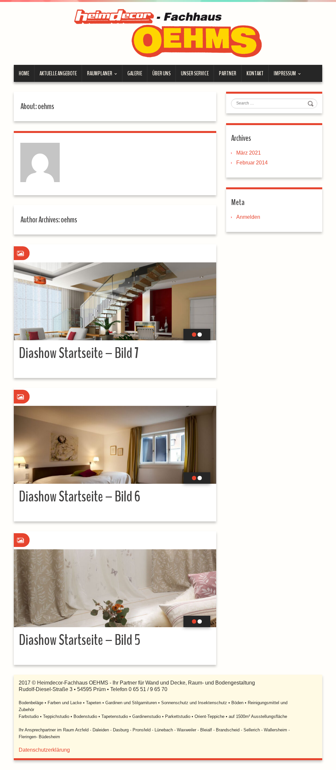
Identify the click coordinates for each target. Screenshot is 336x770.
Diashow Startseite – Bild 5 (79, 640)
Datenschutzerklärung (44, 750)
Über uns (161, 73)
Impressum (282, 75)
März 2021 (248, 153)
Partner (227, 73)
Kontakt (254, 73)
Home (24, 73)
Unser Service (195, 73)
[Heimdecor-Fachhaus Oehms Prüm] (168, 33)
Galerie (134, 73)
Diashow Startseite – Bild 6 (79, 497)
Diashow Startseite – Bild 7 (79, 353)
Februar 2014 (252, 162)
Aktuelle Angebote (58, 73)
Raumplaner (97, 75)
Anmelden (248, 217)
